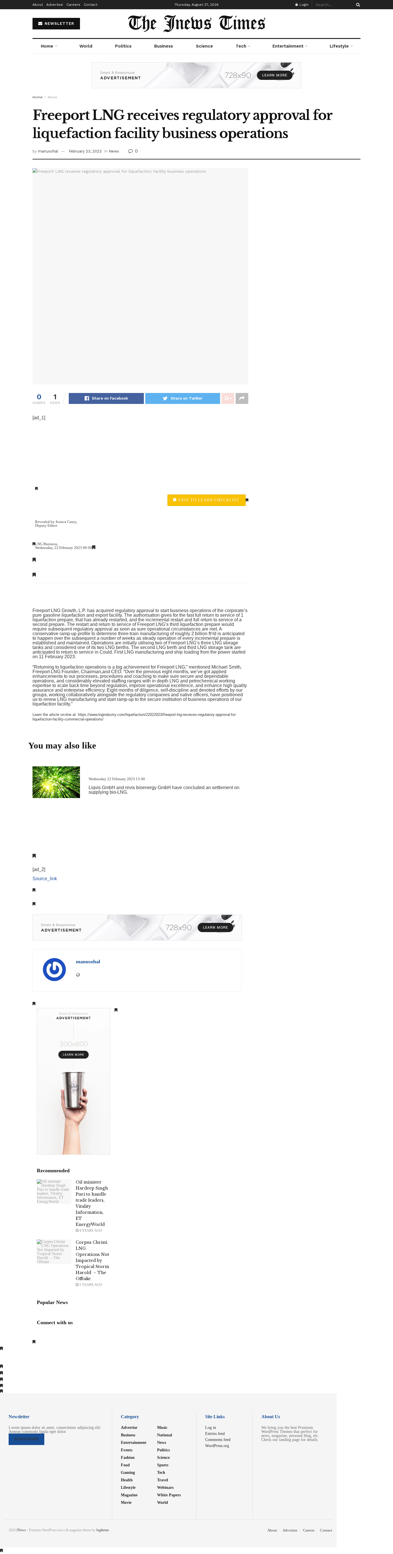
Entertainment (288, 46)
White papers (169, 1495)
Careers (73, 5)
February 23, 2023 (85, 151)
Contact (90, 5)
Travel (162, 1480)
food (125, 1465)
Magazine (129, 1495)
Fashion (128, 1457)
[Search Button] (357, 4)
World (85, 46)
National (164, 1435)
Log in (210, 1427)
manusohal (48, 151)
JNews (21, 1530)
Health (127, 1480)
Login (303, 5)
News (52, 97)
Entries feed (215, 1433)
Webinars (165, 1487)
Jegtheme (102, 1530)
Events (126, 1450)
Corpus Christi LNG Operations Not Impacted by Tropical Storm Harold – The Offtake (92, 1260)
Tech (241, 46)
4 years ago (90, 1230)
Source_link (45, 878)
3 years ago (90, 1284)
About (38, 5)
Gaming (128, 1472)
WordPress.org (217, 1446)
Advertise (54, 5)
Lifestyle (339, 46)
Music (162, 1427)
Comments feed (217, 1440)
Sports (162, 1465)
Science (204, 46)
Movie (126, 1502)
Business (163, 46)
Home (47, 46)
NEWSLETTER (58, 23)
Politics (123, 46)
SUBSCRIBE (26, 1439)
